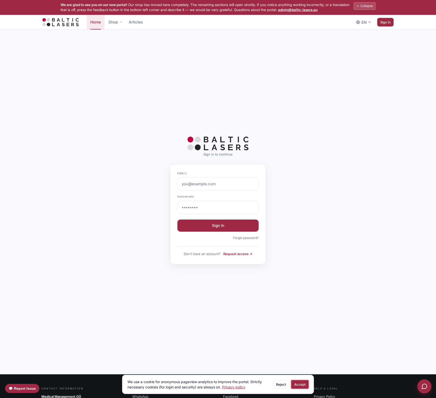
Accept (300, 384)
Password (186, 196)
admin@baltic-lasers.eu (297, 10)
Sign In (218, 225)
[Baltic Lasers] (60, 22)
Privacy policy (233, 387)
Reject (281, 384)
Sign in (385, 22)
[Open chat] (424, 386)
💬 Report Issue (22, 388)
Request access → (237, 254)
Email (182, 173)
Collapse (367, 6)
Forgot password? (246, 238)
